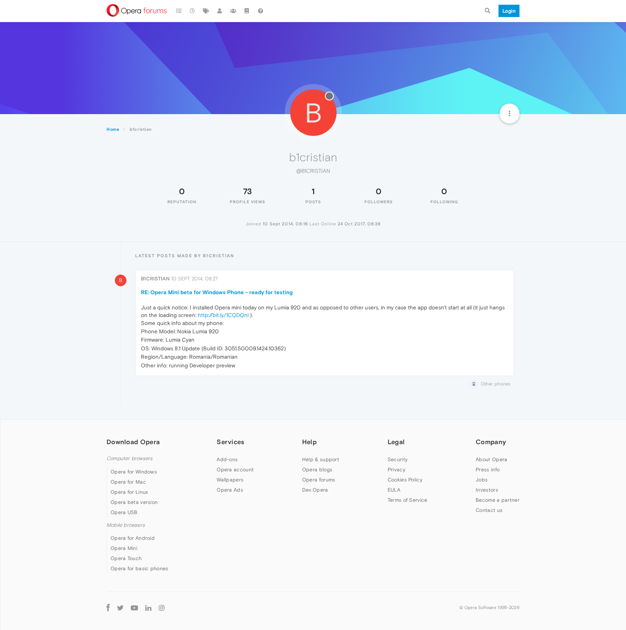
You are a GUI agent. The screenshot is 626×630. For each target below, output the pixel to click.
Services (230, 442)
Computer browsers (130, 458)
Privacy (396, 469)
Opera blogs (317, 469)
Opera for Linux (129, 492)
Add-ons (227, 459)
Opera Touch (126, 558)
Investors (487, 490)
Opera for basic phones (139, 568)
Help (309, 442)
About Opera (491, 459)
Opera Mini (123, 548)
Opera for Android (132, 538)
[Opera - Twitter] (120, 607)
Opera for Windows (133, 472)
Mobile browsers (126, 525)
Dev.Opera (315, 490)
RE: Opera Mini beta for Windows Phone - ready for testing (217, 292)
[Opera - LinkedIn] (148, 607)
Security (398, 459)
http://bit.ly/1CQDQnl (223, 315)
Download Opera (133, 442)
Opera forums (318, 480)
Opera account (235, 469)
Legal (396, 442)
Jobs (482, 480)
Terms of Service (407, 500)
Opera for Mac (128, 482)
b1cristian (155, 278)
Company (491, 442)
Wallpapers (230, 480)
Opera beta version (134, 502)
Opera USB (124, 512)
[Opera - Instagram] (161, 607)
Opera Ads (230, 490)
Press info (488, 469)
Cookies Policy (405, 480)
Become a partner (497, 500)
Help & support (320, 459)
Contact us (489, 510)
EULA (394, 490)
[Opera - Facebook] (108, 607)
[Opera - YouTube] (134, 607)
